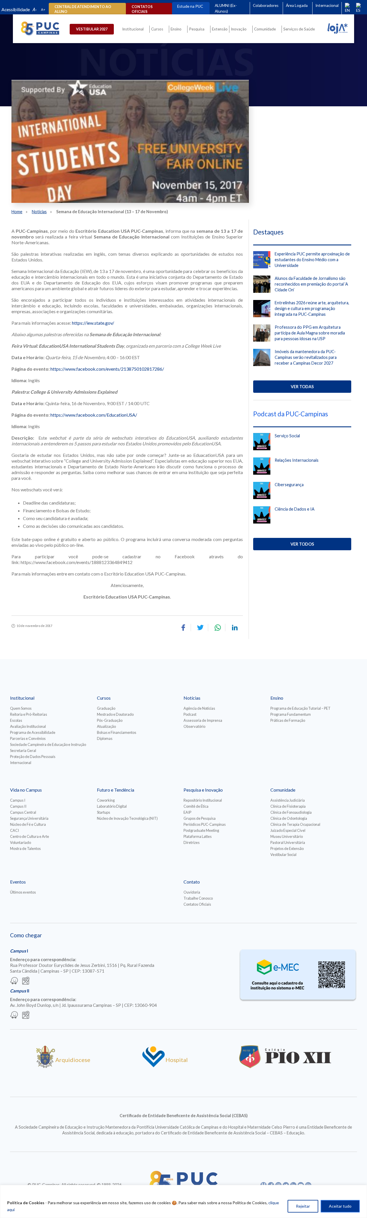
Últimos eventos (23, 892)
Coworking (106, 800)
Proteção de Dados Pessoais (32, 756)
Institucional (133, 29)
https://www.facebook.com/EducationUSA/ (93, 414)
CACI (14, 830)
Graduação (106, 708)
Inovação (239, 29)
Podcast (190, 714)
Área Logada (297, 5)
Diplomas (104, 738)
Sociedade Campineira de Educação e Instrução (48, 744)
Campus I (17, 800)
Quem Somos (21, 708)
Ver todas (302, 386)
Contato (192, 881)
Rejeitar (303, 1206)
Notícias (39, 211)
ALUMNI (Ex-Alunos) (226, 8)
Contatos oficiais (142, 9)
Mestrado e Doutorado (115, 714)
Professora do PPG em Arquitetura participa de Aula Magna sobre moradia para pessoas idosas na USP (310, 333)
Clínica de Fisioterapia (288, 806)
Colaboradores (265, 5)
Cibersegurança (289, 484)
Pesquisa (196, 29)
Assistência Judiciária (287, 800)
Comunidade (265, 29)
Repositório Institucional (203, 800)
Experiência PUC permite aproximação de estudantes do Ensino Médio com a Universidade (312, 259)
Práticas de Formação (287, 720)
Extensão (220, 29)
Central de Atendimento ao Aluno (82, 9)
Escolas (16, 720)
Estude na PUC (190, 6)
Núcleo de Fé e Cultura (28, 824)
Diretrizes (192, 842)
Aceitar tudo (340, 1206)
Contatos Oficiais (197, 904)
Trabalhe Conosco (198, 898)
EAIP (187, 812)
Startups (103, 812)
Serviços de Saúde (299, 29)
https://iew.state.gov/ (93, 323)
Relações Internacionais (297, 460)
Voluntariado (20, 842)
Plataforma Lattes (198, 836)
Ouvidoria (192, 892)
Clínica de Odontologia (288, 818)
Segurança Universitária (29, 818)
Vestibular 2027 (92, 29)
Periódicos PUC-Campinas (205, 824)
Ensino (176, 29)
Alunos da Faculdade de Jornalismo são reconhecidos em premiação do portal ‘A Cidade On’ (311, 284)
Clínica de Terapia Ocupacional (295, 824)
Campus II (18, 806)
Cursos (157, 29)
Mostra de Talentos (25, 848)
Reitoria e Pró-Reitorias (28, 714)
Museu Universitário (286, 836)
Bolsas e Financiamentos (116, 732)
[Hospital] (153, 1066)
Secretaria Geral (23, 750)
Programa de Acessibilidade (32, 732)
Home (16, 211)
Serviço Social (287, 435)
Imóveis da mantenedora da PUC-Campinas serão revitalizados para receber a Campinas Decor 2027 (306, 357)
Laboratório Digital (112, 806)
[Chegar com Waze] (14, 981)
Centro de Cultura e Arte (29, 836)
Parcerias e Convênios (28, 738)
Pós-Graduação (109, 720)
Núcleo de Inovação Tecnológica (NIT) (127, 818)
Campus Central (23, 812)
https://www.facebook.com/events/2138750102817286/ (107, 369)
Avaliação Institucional (28, 726)
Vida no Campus (26, 789)
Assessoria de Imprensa (203, 720)
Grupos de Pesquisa (200, 818)
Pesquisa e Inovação (203, 789)
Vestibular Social (283, 854)
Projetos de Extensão (287, 848)
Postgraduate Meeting (201, 830)
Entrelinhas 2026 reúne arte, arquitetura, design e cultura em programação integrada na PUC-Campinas (312, 308)
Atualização (106, 726)
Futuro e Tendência (115, 789)
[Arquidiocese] (45, 1066)
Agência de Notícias (199, 708)
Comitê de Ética (196, 806)
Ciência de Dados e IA (295, 509)
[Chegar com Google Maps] (26, 981)
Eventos (18, 881)
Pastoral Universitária (287, 842)
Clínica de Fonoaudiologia (291, 812)
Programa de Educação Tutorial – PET (300, 708)
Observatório (194, 726)
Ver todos (302, 544)
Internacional (327, 5)
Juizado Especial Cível (287, 830)
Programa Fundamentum (290, 714)
